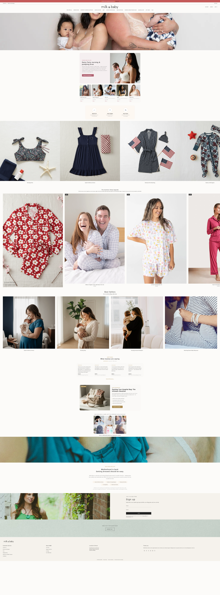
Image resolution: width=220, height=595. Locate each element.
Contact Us (4, 3)
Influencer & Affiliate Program (7, 554)
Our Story (47, 547)
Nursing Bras (105, 484)
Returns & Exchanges (11, 3)
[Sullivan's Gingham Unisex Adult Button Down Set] (95, 239)
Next (218, 238)
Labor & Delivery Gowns (98, 482)
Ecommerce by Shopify (120, 559)
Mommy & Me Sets (122, 482)
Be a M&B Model (48, 552)
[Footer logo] (8, 541)
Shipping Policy (5, 552)
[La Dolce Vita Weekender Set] (156, 239)
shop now (117, 1)
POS (115, 559)
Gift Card (215, 3)
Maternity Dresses (114, 484)
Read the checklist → (117, 406)
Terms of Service (128, 516)
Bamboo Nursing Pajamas (111, 482)
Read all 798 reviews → (110, 378)
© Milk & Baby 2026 (99, 559)
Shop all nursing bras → (87, 75)
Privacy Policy (144, 515)
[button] (76, 10)
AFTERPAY (4, 556)
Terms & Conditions (110, 559)
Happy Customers (49, 549)
